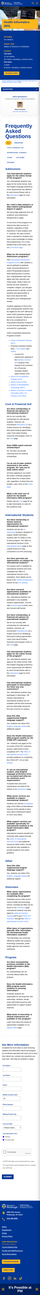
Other (9, 157)
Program (10, 162)
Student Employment (24, 580)
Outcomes (20, 157)
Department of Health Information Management (22, 81)
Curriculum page (16, 247)
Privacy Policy (7, 1236)
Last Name (6, 1075)
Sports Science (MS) (19, 382)
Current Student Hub (9, 1247)
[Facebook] (4, 1278)
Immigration (28, 804)
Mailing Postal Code (9, 1114)
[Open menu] (37, 3)
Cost (11, 438)
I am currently (7, 1124)
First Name (6, 1065)
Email (5, 1085)
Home (4, 81)
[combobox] (11, 1098)
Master (7, 1137)
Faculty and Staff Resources (12, 1251)
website (10, 763)
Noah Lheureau (20, 109)
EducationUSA (22, 425)
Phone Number (8, 1104)
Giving (4, 1233)
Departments (6, 1230)
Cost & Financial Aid (15, 147)
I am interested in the (10, 1133)
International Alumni (14, 546)
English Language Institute (17, 726)
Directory (8, 1270)
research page (16, 605)
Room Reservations (9, 1254)
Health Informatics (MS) (9, 82)
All (8, 143)
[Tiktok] (21, 1278)
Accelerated (9, 1140)
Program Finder (11, 1261)
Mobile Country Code (10, 1095)
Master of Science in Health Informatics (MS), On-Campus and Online (21, 393)
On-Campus (21, 349)
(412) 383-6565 (12, 1218)
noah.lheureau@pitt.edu (20, 111)
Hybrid (13, 351)
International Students (17, 152)
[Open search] (33, 3)
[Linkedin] (15, 1278)
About (4, 1227)
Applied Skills (12, 1028)
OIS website (23, 583)
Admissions (18, 143)
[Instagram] (9, 1278)
